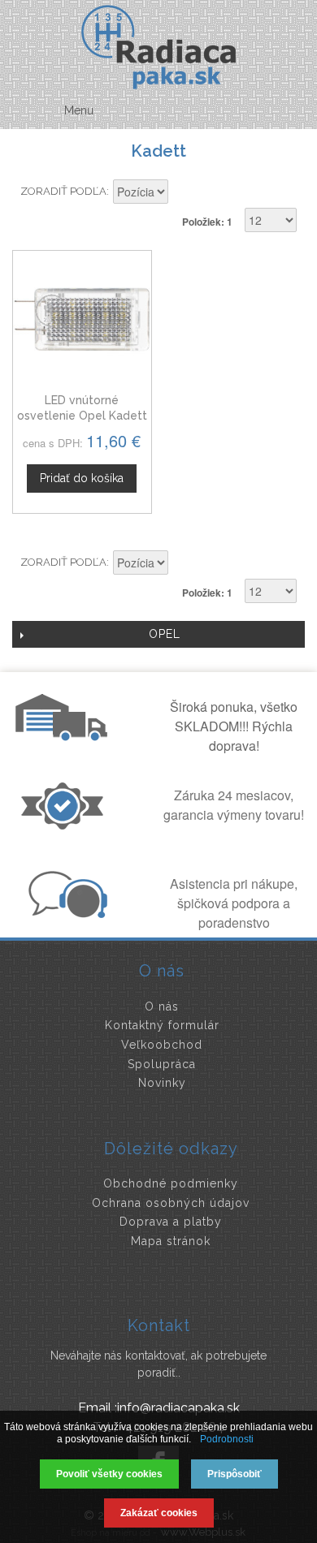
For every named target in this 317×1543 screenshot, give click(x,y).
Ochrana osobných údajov (171, 1202)
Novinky (162, 1082)
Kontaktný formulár (162, 1025)
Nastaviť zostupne (183, 193)
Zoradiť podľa (63, 191)
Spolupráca (162, 1064)
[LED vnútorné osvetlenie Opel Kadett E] (82, 320)
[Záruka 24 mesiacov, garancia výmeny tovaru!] (66, 825)
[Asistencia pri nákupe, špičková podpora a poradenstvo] (66, 913)
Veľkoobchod (161, 1044)
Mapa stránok (171, 1241)
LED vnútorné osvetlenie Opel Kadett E (82, 416)
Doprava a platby (170, 1221)
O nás (162, 1006)
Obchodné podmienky (170, 1183)
